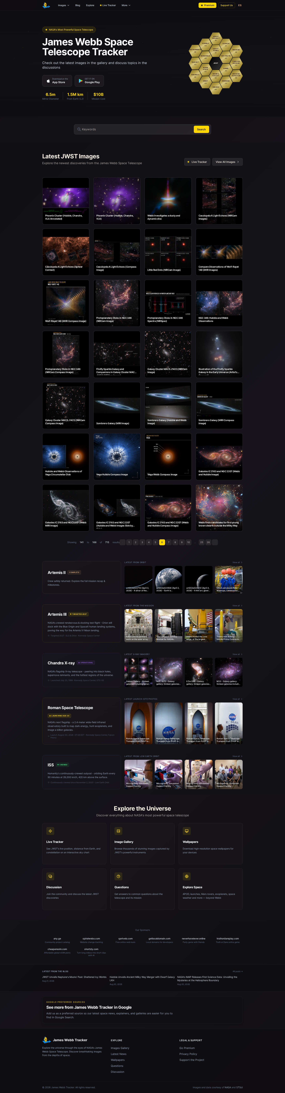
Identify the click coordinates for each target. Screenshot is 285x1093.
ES (239, 5)
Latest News (118, 1054)
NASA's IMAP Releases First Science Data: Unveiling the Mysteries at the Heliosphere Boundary (207, 979)
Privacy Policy (188, 1054)
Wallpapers (118, 1059)
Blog (77, 5)
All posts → (238, 971)
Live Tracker (109, 5)
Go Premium (187, 1048)
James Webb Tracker (62, 1087)
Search (201, 129)
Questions (117, 1065)
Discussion (117, 1071)
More (124, 5)
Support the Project (191, 1059)
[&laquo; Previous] (123, 542)
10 (188, 542)
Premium (209, 5)
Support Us (227, 5)
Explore (90, 5)
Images (62, 5)
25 (201, 542)
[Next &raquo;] (215, 542)
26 (208, 542)
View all (236, 562)
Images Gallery (120, 1048)
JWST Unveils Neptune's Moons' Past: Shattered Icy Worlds (74, 977)
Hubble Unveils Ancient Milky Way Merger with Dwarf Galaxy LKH (142, 979)
